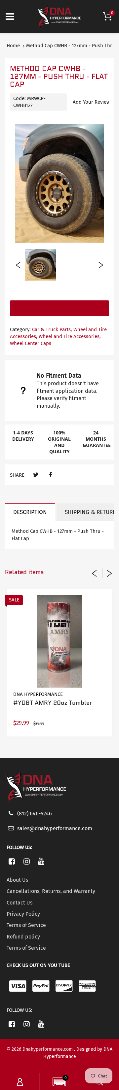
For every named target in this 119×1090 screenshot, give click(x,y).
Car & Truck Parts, (52, 329)
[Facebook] (50, 474)
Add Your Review (91, 102)
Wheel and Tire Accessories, (70, 336)
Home (13, 46)
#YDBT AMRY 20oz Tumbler (52, 702)
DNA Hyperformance (38, 694)
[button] (59, 1082)
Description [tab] (30, 512)
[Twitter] (36, 474)
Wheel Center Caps (30, 343)
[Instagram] (26, 861)
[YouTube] (41, 861)
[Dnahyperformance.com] (59, 16)
